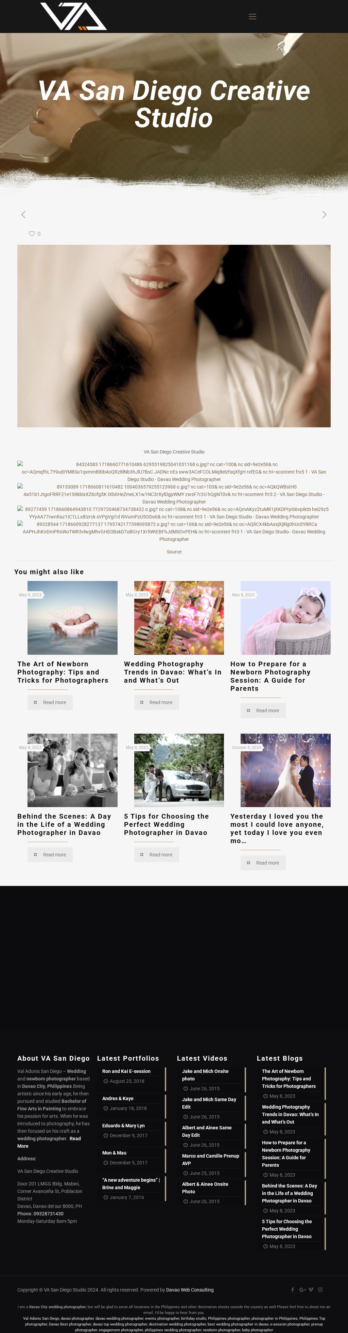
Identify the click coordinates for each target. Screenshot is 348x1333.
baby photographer (257, 1330)
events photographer (162, 1318)
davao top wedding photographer (120, 1324)
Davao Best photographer (70, 1324)
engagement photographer (121, 1330)
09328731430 (49, 1213)
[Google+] (302, 1290)
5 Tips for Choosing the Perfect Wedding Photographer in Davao (166, 824)
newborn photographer (221, 1330)
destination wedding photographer (177, 1324)
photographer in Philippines (274, 1318)
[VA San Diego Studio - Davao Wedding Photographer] (71, 16)
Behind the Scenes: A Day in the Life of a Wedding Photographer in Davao (64, 824)
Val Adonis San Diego (41, 1318)
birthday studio (193, 1318)
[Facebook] (292, 1290)
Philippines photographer (229, 1318)
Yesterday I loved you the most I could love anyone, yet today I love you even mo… (277, 828)
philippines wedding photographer (173, 1330)
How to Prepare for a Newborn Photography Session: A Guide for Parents (270, 676)
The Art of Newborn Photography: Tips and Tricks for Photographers (63, 672)
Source (174, 551)
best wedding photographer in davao (238, 1324)
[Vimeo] (311, 1290)
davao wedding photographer (119, 1318)
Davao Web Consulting (190, 1290)
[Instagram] (320, 1290)
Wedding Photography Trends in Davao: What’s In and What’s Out (173, 672)
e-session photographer (290, 1324)
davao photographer (77, 1318)
